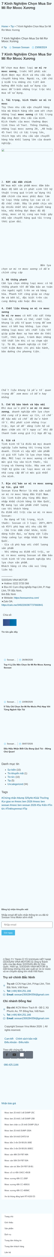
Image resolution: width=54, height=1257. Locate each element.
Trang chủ (8, 1216)
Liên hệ (7, 1252)
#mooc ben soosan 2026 (23, 805)
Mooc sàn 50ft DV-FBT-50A (16, 1160)
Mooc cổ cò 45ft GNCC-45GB (17, 1172)
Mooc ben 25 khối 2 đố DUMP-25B (19, 1119)
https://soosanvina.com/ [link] (26, 598)
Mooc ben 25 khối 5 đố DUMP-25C (19, 1113)
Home (5, 26)
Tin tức (11, 777)
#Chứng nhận (9, 798)
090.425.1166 (10, 1064)
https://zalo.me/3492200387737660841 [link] (22, 605)
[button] (6, 622)
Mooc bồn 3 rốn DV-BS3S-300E (18, 1142)
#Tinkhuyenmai (14, 808)
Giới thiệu (8, 1222)
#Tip (24, 808)
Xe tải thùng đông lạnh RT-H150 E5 (19, 1196)
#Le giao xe (8, 801)
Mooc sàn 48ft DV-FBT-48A (16, 1154)
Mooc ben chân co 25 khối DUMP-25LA (21, 1125)
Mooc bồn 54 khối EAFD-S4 (16, 1136)
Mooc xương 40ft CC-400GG (17, 1184)
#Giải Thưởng (41, 798)
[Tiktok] (29, 1055)
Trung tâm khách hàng (14, 1246)
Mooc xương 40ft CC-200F (16, 1178)
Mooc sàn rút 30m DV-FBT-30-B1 (18, 1166)
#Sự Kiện (42, 805)
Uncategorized (15, 784)
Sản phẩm (8, 1228)
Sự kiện (12, 770)
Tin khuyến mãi (16, 773)
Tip (12, 26)
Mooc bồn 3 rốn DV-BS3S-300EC (18, 1148)
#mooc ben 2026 (23, 801)
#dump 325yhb (25, 798)
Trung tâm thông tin (12, 1240)
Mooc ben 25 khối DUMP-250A (17, 1130)
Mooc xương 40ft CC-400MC (17, 1190)
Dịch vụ (7, 1234)
